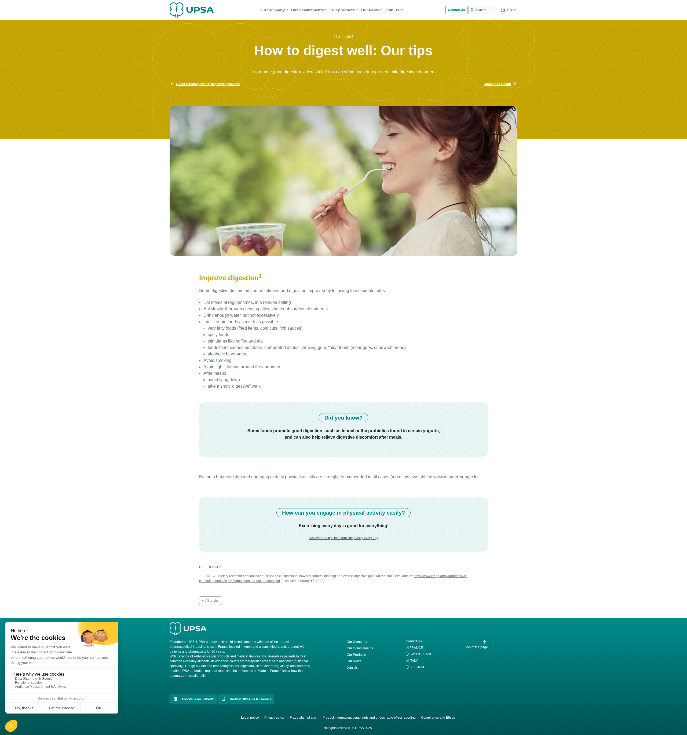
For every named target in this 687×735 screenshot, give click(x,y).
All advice (212, 601)
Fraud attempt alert (303, 717)
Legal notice (250, 717)
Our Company (272, 10)
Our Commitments (307, 10)
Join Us (392, 10)
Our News (370, 10)
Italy (414, 661)
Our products (342, 10)
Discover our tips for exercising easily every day (343, 538)
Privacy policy (274, 717)
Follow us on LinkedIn (197, 699)
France (416, 648)
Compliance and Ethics (438, 717)
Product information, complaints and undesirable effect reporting (369, 717)
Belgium (417, 667)
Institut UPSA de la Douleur (250, 699)
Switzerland (421, 654)
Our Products (356, 655)
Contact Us (456, 10)
